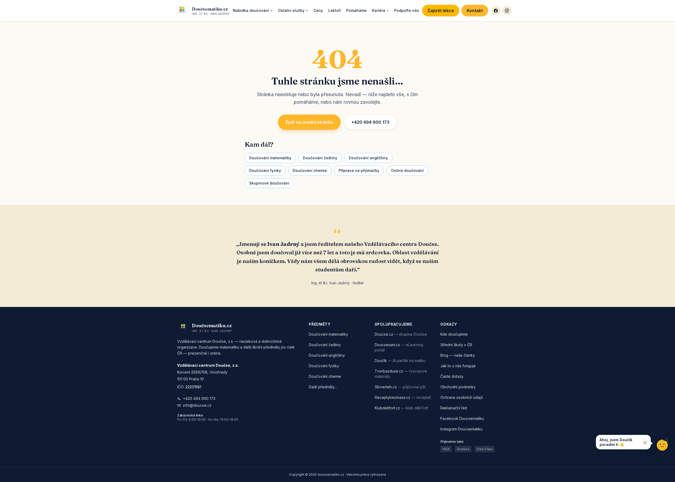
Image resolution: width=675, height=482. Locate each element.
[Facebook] (496, 10)
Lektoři (334, 10)
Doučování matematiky (270, 158)
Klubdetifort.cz (401, 408)
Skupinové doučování (269, 183)
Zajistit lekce (440, 10)
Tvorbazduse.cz (401, 374)
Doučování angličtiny (368, 158)
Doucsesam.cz (399, 347)
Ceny (318, 10)
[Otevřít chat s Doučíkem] (662, 444)
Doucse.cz (401, 334)
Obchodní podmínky (458, 387)
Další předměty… (323, 387)
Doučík (400, 360)
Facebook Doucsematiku (462, 418)
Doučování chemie (310, 170)
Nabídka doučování (251, 10)
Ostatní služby (291, 10)
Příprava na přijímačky (359, 170)
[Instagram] (507, 10)
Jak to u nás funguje (458, 366)
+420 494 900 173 (370, 122)
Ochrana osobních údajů (461, 397)
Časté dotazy (452, 376)
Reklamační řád (453, 408)
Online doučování (407, 170)
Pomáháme (356, 10)
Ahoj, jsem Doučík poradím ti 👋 (616, 442)
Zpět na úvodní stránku (309, 122)
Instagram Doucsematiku (461, 429)
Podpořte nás (406, 10)
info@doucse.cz (197, 405)
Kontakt (475, 10)
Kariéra (378, 10)
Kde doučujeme (454, 334)
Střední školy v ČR (456, 344)
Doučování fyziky (265, 170)
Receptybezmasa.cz (403, 397)
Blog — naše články (457, 355)
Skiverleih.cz (400, 387)
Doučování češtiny (320, 158)
